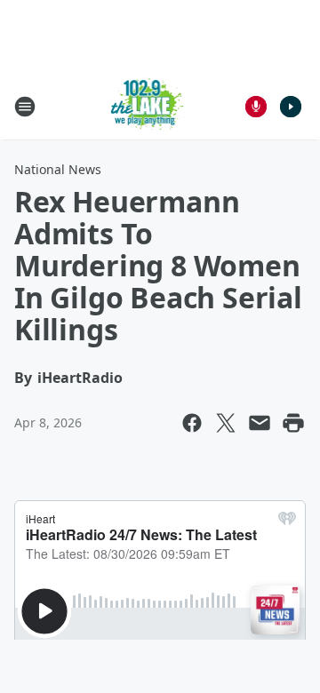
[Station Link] (148, 106)
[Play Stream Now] (290, 106)
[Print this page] (293, 422)
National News (57, 169)
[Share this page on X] (225, 422)
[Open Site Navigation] (25, 106)
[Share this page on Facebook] (192, 422)
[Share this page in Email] (259, 422)
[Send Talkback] (256, 106)
